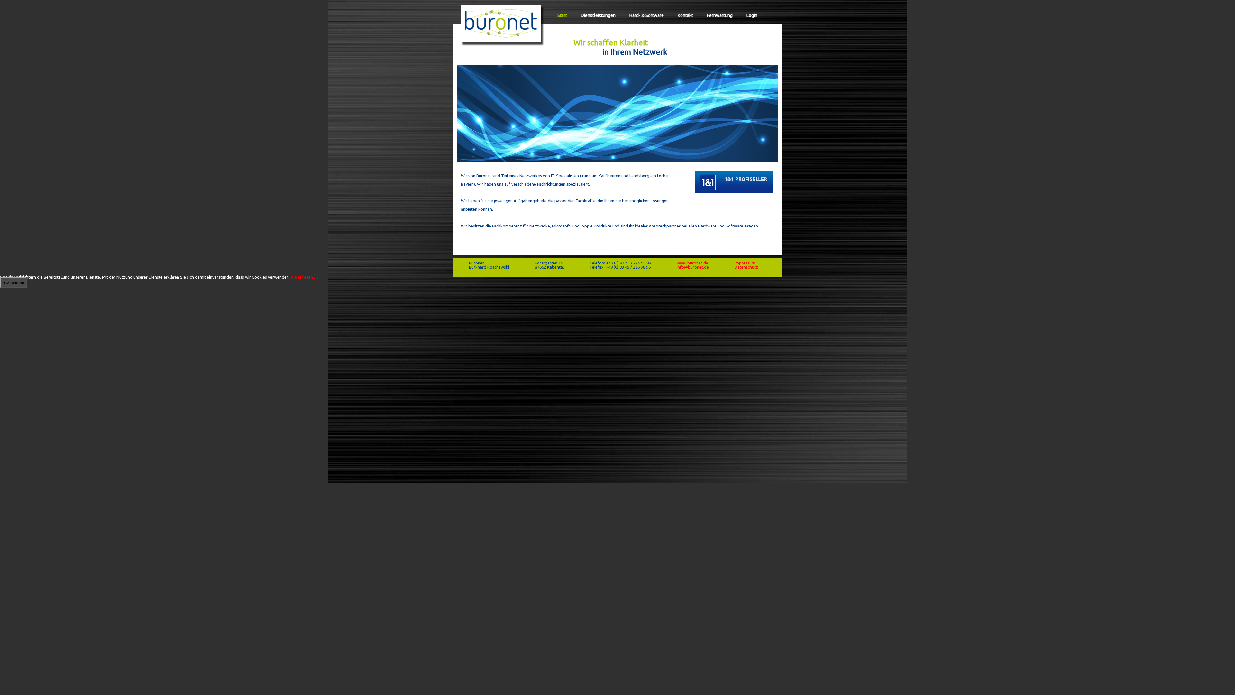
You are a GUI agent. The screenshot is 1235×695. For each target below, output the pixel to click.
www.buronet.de (692, 263)
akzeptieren (13, 282)
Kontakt (685, 15)
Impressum (745, 263)
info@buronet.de (693, 267)
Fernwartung (720, 15)
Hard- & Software (646, 15)
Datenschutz (746, 267)
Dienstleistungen (598, 15)
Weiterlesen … (304, 277)
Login (751, 15)
